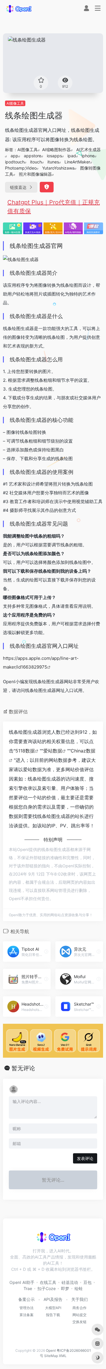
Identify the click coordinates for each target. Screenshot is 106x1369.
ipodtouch (14, 161)
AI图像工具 (15, 103)
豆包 (87, 1282)
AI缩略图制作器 (56, 149)
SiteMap (51, 1356)
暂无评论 (23, 1068)
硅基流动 (70, 1282)
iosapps (54, 155)
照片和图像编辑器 (35, 174)
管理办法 (26, 1308)
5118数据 (25, 751)
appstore (32, 155)
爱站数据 (52, 751)
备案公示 (26, 1299)
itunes (53, 161)
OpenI (51, 1350)
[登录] (86, 9)
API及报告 (53, 1299)
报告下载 (53, 1315)
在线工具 (48, 1282)
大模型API (53, 1308)
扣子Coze (46, 1288)
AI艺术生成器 (88, 149)
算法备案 (26, 1315)
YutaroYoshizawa (58, 167)
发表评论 (85, 1158)
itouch (36, 161)
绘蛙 (78, 1288)
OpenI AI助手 (21, 1282)
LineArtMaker (77, 161)
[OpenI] (18, 8)
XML (63, 1356)
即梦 (65, 1288)
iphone (88, 155)
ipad (71, 155)
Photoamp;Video (21, 167)
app (14, 155)
